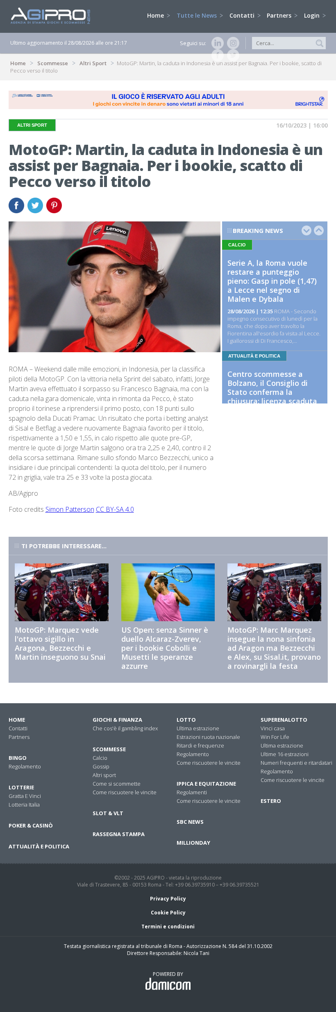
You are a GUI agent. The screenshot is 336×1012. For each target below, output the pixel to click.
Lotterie (21, 787)
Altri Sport (93, 63)
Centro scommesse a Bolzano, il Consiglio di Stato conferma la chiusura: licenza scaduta (272, 387)
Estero (271, 801)
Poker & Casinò (31, 825)
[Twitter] (231, 55)
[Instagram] (231, 43)
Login (312, 15)
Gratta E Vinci (25, 796)
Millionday (193, 842)
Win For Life (275, 737)
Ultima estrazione (198, 728)
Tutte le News (197, 15)
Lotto (186, 719)
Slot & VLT (108, 813)
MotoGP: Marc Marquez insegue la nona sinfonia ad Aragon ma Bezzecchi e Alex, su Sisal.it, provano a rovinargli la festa (274, 648)
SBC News (190, 821)
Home (156, 15)
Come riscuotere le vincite (125, 792)
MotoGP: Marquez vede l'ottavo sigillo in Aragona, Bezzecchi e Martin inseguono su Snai (60, 643)
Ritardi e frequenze (200, 745)
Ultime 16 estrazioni (285, 754)
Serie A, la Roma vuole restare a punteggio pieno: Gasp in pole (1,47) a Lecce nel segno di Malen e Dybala (272, 281)
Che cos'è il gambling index (125, 728)
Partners (280, 15)
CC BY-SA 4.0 (115, 509)
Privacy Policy (168, 898)
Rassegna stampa (119, 834)
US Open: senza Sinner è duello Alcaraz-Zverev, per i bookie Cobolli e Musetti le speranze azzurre (164, 648)
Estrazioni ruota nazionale (208, 737)
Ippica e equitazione (206, 783)
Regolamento (25, 766)
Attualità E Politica (39, 846)
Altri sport (104, 775)
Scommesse (52, 63)
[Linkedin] (216, 43)
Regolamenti (192, 792)
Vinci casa (273, 728)
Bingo (18, 757)
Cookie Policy (168, 912)
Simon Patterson (69, 509)
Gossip (101, 766)
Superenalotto (284, 719)
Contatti (242, 15)
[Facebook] (216, 55)
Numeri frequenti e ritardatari (296, 762)
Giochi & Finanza (117, 719)
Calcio (100, 757)
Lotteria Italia (24, 804)
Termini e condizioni (168, 926)
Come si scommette (117, 783)
